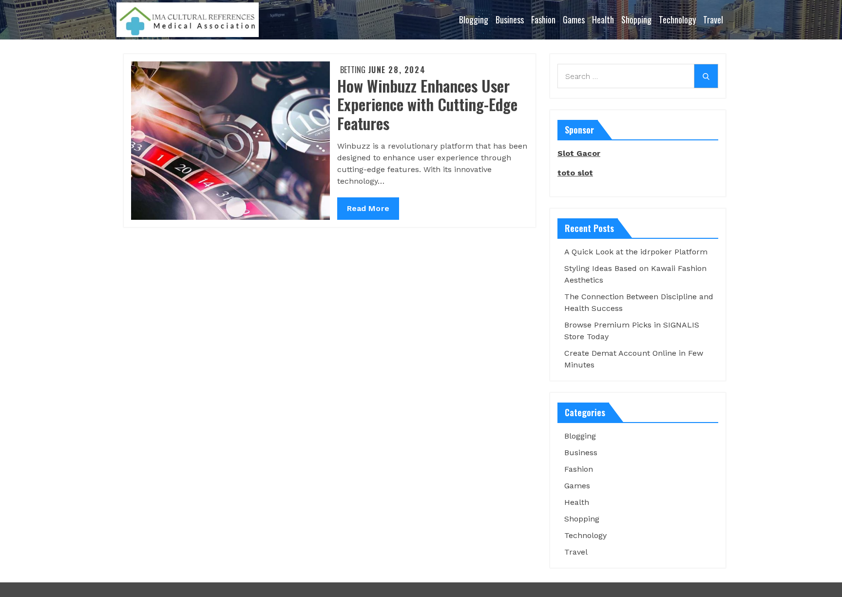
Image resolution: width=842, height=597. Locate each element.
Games (574, 19)
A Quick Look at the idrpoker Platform (636, 251)
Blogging (473, 19)
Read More (368, 211)
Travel (713, 19)
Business (510, 19)
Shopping (636, 19)
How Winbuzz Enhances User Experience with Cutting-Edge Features (427, 104)
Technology (677, 19)
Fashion (543, 19)
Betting (352, 70)
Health (603, 19)
